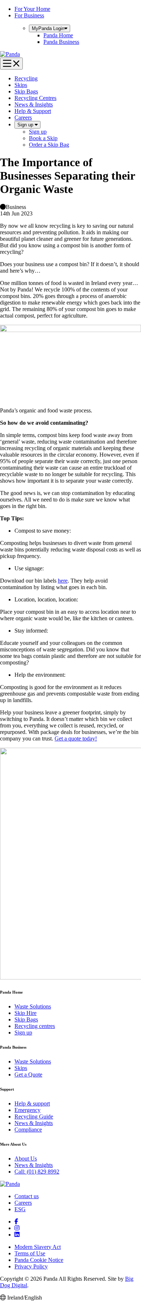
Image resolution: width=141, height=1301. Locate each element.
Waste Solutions (32, 1006)
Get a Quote (28, 1074)
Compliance (28, 1129)
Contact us (26, 1196)
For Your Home (32, 9)
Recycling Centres (35, 98)
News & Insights (33, 104)
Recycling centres (34, 1026)
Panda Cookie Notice (38, 1260)
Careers (23, 117)
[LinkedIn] (17, 1234)
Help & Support (32, 111)
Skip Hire (25, 1013)
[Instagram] (17, 1228)
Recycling (26, 78)
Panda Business (61, 42)
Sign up (26, 124)
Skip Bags (26, 91)
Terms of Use (29, 1253)
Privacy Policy (31, 1266)
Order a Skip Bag (49, 145)
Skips (20, 85)
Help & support (32, 1103)
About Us (25, 1158)
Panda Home (58, 35)
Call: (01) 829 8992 (36, 1171)
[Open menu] (11, 64)
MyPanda (48, 28)
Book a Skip (43, 138)
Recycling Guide (33, 1116)
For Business (29, 15)
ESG (20, 1209)
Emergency (27, 1110)
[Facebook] (16, 1221)
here (63, 581)
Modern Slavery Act (37, 1247)
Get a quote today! (76, 738)
